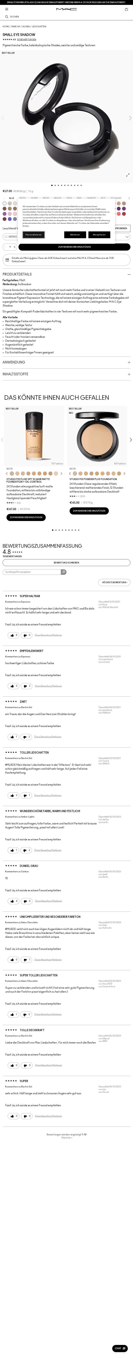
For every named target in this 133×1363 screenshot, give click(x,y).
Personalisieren (34, 235)
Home (6, 27)
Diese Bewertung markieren (48, 635)
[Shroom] (15, 203)
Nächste (67, 1138)
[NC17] (28, 473)
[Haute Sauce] (124, 214)
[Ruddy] (119, 214)
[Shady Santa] (4, 219)
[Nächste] (60, 473)
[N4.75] (17, 473)
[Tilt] (15, 219)
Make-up (15, 27)
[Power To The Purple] (119, 209)
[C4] (56, 473)
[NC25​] (102, 473)
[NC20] (45, 473)
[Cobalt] (10, 219)
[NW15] (39, 473)
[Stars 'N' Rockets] (4, 214)
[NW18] (50, 473)
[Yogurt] (15, 214)
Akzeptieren (99, 235)
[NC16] (23, 473)
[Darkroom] (124, 209)
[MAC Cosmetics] (66, 9)
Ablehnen (75, 235)
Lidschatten (39, 27)
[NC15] (12, 473)
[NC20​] (97, 473)
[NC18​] (91, 473)
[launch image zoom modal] (127, 175)
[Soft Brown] (124, 203)
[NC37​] (119, 473)
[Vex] (10, 203)
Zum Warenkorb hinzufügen (74, 247)
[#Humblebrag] (10, 214)
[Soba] (119, 203)
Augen (26, 27)
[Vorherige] (7, 473)
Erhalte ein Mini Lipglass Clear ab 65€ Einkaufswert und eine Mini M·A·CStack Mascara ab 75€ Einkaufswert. (66, 2)
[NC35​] (113, 473)
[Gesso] (4, 203)
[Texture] (15, 209)
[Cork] (10, 209)
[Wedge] (4, 209)
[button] (120, 1348)
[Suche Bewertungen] (63, 572)
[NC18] (34, 473)
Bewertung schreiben (66, 563)
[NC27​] (108, 473)
